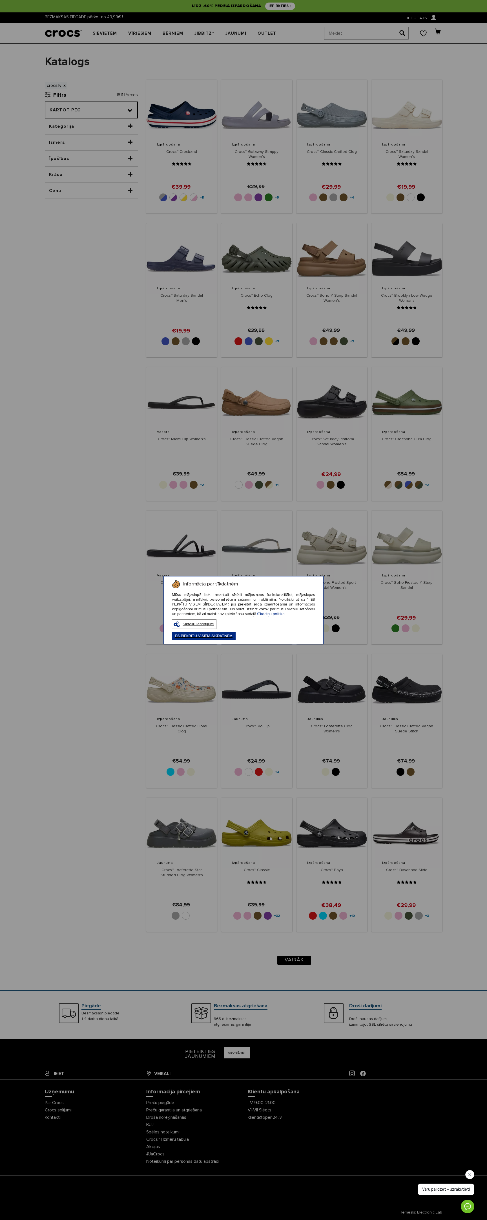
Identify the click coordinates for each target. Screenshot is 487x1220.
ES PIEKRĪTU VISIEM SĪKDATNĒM (204, 636)
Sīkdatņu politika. (271, 614)
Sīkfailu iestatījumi (198, 624)
